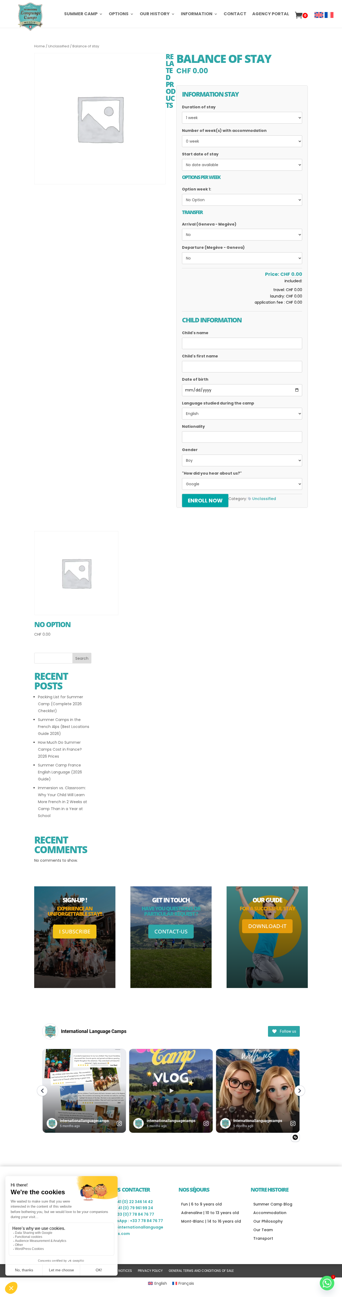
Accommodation (269, 1212)
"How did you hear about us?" (212, 473)
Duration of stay (199, 107)
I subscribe (74, 931)
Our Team (263, 1230)
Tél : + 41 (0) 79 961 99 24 (129, 1208)
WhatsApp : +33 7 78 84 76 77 (134, 1220)
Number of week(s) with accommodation (224, 130)
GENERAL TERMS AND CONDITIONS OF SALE (201, 1271)
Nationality (193, 426)
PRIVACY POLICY (150, 1271)
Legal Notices (120, 1271)
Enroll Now (205, 500)
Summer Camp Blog (272, 1204)
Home (39, 46)
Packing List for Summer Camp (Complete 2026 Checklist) (60, 704)
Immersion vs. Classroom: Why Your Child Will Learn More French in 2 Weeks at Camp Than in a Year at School (62, 801)
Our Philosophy (268, 1221)
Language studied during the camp (218, 403)
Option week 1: (196, 189)
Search (81, 658)
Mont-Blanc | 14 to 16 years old (211, 1221)
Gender (190, 449)
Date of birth (195, 379)
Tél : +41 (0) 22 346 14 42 (129, 1201)
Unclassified (58, 46)
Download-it (267, 926)
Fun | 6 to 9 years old (201, 1204)
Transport (263, 1238)
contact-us (171, 931)
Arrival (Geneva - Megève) (209, 224)
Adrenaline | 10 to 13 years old (210, 1212)
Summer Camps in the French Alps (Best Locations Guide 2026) (63, 726)
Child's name (195, 332)
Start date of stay (200, 154)
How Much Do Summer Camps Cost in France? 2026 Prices (60, 749)
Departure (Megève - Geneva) (213, 247)
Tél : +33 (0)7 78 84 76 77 (130, 1214)
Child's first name (200, 356)
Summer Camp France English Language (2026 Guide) (60, 772)
